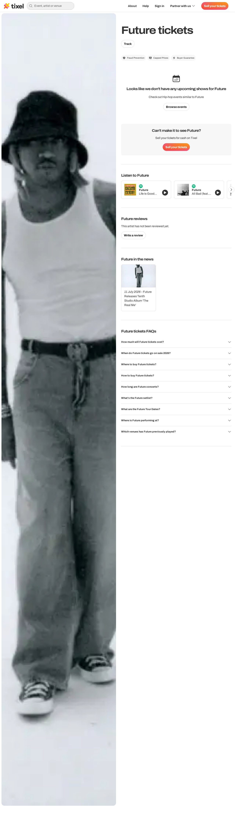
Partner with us (180, 6)
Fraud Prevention (135, 57)
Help (145, 6)
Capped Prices (160, 57)
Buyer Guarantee (185, 57)
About (132, 6)
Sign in (159, 6)
